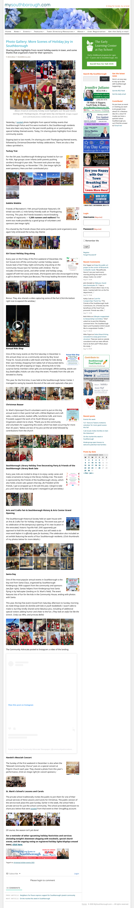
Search (104, 79)
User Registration (97, 31)
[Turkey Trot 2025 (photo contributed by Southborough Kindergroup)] (12, 178)
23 (89, 468)
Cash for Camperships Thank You (92, 299)
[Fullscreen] (27, 344)
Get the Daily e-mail (118, 31)
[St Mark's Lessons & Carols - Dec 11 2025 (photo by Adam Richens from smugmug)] (12, 819)
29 (85, 470)
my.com (28, 4)
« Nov (86, 473)
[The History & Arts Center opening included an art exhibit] (12, 563)
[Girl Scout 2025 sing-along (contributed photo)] (39, 287)
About (80, 31)
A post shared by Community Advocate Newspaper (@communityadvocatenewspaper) (44, 749)
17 (92, 465)
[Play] (9, 344)
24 (92, 468)
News (16, 31)
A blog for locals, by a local (117, 6)
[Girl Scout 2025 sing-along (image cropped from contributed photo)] (12, 287)
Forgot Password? (89, 255)
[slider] (16, 344)
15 (85, 465)
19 (99, 465)
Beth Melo (11, 57)
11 (96, 463)
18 (96, 465)
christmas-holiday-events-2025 (24, 862)
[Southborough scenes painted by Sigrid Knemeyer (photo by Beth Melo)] (39, 563)
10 (92, 463)
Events (26, 31)
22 (85, 468)
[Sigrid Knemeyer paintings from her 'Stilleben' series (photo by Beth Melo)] (53, 563)
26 (99, 468)
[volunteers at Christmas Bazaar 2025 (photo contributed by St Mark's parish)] (67, 441)
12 (99, 463)
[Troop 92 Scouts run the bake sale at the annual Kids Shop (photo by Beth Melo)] (53, 393)
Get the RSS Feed (118, 91)
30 (89, 470)
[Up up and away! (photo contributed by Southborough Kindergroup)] (26, 625)
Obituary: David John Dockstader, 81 (94, 284)
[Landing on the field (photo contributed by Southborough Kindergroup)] (53, 625)
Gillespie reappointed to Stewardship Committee (96, 317)
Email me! (118, 125)
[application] (18, 326)
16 (89, 465)
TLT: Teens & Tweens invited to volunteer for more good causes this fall (95, 425)
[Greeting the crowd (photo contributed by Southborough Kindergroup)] (67, 625)
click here (17, 844)
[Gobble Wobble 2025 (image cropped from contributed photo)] (12, 242)
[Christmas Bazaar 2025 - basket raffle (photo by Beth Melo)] (12, 441)
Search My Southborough (95, 74)
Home (8, 31)
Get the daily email (119, 94)
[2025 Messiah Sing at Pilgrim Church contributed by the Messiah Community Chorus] (16, 781)
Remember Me (92, 240)
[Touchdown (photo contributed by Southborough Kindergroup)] (39, 625)
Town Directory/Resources (60, 31)
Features (38, 31)
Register (86, 252)
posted (20, 122)
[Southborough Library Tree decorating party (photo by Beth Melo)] (12, 499)
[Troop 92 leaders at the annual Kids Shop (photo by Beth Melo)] (67, 393)
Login (76, 873)
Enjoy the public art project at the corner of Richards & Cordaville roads (95, 267)
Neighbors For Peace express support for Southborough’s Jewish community (47, 895)
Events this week (89, 419)
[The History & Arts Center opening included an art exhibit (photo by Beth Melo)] (67, 549)
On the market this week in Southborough (35, 898)
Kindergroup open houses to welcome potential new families (94, 443)
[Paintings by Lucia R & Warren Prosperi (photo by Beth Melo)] (67, 563)
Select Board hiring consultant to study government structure (95, 336)
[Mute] (25, 344)
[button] (18, 326)
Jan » (91, 473)
